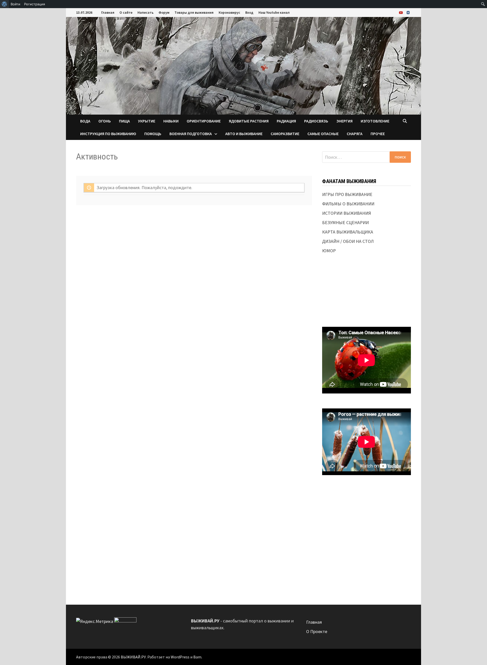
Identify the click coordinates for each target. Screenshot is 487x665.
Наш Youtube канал (274, 12)
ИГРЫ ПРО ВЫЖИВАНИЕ (347, 194)
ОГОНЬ (104, 120)
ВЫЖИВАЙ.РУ (133, 656)
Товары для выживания (194, 12)
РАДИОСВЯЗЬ (316, 120)
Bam (197, 656)
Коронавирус (229, 12)
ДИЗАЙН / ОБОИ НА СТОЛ (348, 241)
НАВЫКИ (171, 120)
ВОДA (85, 120)
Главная (107, 12)
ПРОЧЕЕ (378, 133)
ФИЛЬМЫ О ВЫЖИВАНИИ (348, 204)
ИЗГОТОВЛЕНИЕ (375, 120)
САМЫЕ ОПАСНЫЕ (323, 133)
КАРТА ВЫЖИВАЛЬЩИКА (347, 232)
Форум (164, 12)
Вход (249, 12)
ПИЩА (124, 120)
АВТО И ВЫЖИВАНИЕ (244, 133)
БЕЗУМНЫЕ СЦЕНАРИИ (345, 222)
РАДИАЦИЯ (286, 120)
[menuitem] (4, 4)
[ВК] (408, 12)
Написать (145, 12)
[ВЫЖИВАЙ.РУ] (243, 65)
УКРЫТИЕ (146, 120)
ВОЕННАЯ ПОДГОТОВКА (190, 133)
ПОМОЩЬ (152, 133)
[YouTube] (401, 12)
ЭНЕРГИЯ (344, 120)
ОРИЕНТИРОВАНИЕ (204, 120)
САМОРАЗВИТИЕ (285, 133)
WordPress (180, 656)
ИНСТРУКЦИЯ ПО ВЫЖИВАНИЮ (108, 133)
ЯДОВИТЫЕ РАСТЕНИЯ (249, 120)
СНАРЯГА (354, 133)
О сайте (125, 12)
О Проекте (316, 631)
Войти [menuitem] (15, 4)
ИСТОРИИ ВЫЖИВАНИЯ (346, 213)
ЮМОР (329, 251)
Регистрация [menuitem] (34, 4)
